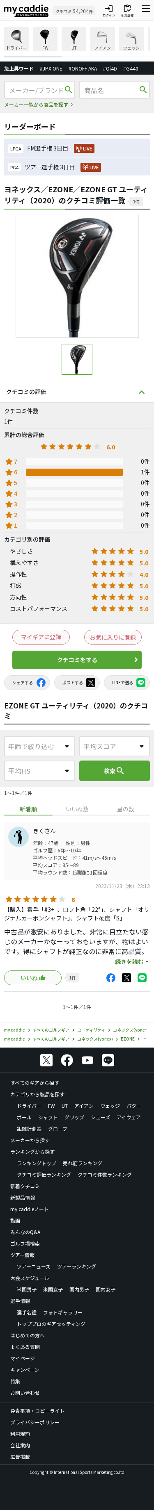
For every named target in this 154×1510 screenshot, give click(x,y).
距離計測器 (29, 1128)
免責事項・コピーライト (37, 1410)
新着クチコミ (25, 1185)
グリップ (74, 1117)
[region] (77, 42)
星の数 (125, 809)
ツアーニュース (34, 1266)
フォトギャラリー (63, 1312)
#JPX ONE (51, 68)
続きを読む (129, 961)
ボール (24, 1117)
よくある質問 (25, 1346)
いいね (29, 978)
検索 (114, 771)
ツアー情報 (22, 1254)
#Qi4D (110, 68)
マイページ (22, 1358)
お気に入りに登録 (113, 637)
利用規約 (20, 1433)
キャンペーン (24, 1369)
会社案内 (20, 1445)
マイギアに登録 (41, 637)
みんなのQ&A (25, 1231)
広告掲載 (20, 1456)
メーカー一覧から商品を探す (36, 104)
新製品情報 (22, 1197)
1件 (136, 201)
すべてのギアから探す (34, 1082)
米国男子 (27, 1289)
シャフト (48, 1117)
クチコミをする (77, 660)
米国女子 (53, 1289)
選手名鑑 (27, 1312)
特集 (15, 1381)
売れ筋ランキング (82, 1162)
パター (133, 1105)
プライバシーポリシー (35, 1422)
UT (65, 1105)
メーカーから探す (30, 1139)
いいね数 (77, 809)
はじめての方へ (27, 1335)
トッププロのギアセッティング (51, 1323)
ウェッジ (110, 1105)
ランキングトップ (36, 1162)
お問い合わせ (25, 1392)
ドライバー (29, 1105)
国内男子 (79, 1289)
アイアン (84, 1105)
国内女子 (105, 1289)
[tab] (28, 809)
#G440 (130, 68)
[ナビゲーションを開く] (146, 10)
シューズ (100, 1117)
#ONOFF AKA (83, 68)
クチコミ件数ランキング (105, 1174)
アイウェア (129, 1117)
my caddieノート (29, 1208)
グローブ (57, 1128)
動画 (15, 1220)
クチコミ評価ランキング (44, 1174)
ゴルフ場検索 (25, 1243)
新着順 (28, 809)
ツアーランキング (76, 1266)
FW (51, 1105)
